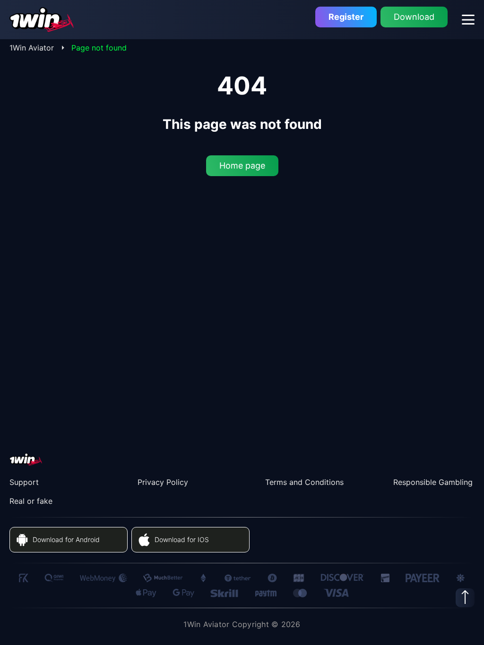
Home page (242, 165)
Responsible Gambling (433, 482)
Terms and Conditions (304, 482)
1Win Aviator (31, 47)
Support (24, 482)
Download (414, 17)
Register (345, 17)
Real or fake (30, 501)
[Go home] (42, 20)
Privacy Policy (163, 482)
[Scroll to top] (465, 597)
